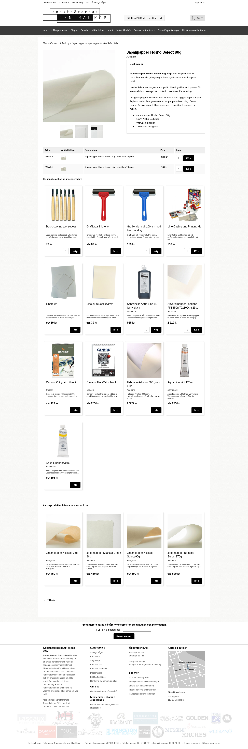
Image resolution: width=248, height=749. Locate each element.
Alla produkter (60, 30)
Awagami (131, 56)
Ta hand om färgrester (139, 677)
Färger (74, 30)
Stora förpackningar (168, 30)
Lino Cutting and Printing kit (184, 226)
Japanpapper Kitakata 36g (62, 552)
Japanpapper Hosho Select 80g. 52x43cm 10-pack (109, 167)
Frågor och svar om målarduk (142, 690)
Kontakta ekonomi (98, 669)
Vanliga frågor (96, 652)
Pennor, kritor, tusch (144, 30)
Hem (44, 30)
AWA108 (49, 156)
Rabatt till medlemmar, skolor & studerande (104, 706)
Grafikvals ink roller (98, 226)
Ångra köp (95, 660)
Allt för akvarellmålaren (194, 30)
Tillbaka (50, 600)
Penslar (85, 30)
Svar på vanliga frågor (96, 2)
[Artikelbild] (63, 157)
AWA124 (49, 167)
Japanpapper (78, 43)
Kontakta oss (50, 2)
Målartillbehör (123, 30)
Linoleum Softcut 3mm (100, 304)
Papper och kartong (59, 43)
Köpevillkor (64, 2)
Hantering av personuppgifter (103, 681)
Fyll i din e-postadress (108, 629)
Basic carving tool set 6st (61, 226)
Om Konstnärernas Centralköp (104, 691)
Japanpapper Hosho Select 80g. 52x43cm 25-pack (109, 156)
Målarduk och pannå (103, 30)
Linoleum (51, 304)
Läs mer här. (63, 706)
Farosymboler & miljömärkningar (144, 682)
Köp (75, 251)
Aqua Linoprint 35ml (58, 463)
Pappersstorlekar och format (142, 694)
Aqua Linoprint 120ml (180, 382)
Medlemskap (77, 2)
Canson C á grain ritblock (61, 382)
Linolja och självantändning (141, 686)
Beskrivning (137, 64)
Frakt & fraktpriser (98, 677)
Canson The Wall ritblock (102, 382)
